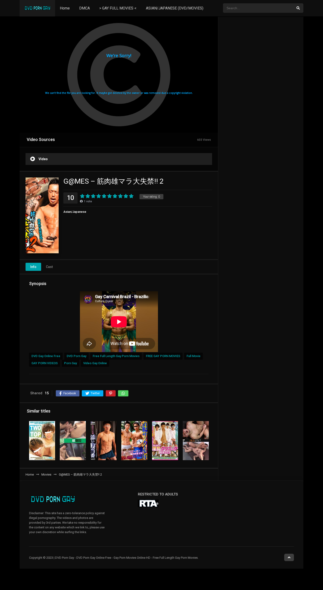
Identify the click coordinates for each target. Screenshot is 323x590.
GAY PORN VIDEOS (44, 363)
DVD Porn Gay (76, 356)
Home (65, 8)
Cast (49, 267)
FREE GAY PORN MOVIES (163, 356)
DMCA (84, 8)
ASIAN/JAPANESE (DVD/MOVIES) (174, 8)
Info (33, 267)
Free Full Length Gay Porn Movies (116, 356)
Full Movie (194, 356)
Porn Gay (70, 363)
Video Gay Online (95, 363)
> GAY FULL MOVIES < (117, 8)
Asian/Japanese (74, 211)
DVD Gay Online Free (45, 356)
